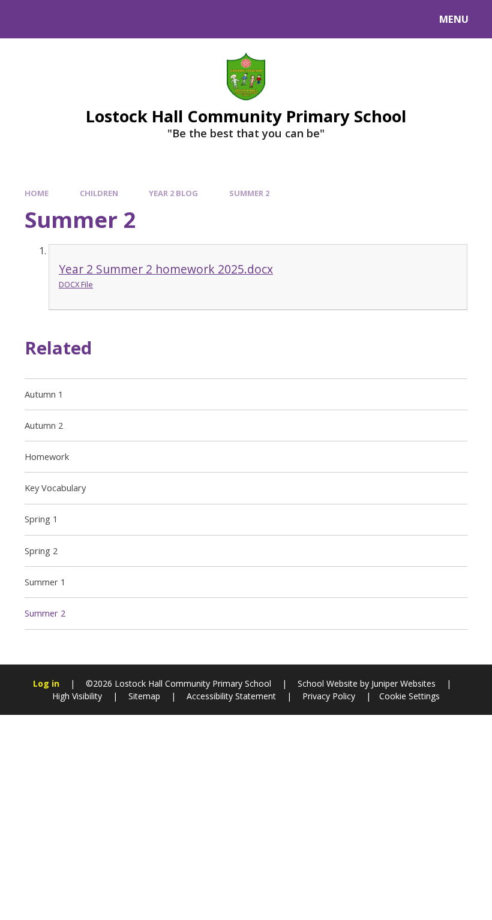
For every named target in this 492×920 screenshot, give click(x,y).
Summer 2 (249, 193)
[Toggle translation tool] (58, 19)
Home (37, 193)
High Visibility (77, 696)
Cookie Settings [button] (409, 696)
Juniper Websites (402, 683)
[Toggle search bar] (25, 19)
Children (99, 193)
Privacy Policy (328, 696)
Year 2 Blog (173, 193)
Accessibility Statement (231, 696)
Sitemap (144, 696)
